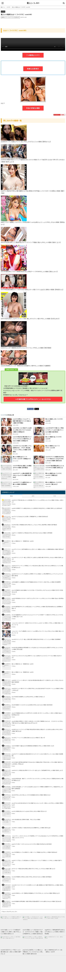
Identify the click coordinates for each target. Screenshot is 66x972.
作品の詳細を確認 (33, 108)
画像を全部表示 (33, 69)
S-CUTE (3, 11)
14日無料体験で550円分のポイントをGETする (33, 399)
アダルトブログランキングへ (9, 911)
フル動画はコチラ (33, 55)
